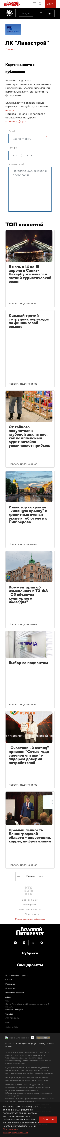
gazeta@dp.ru (11, 1027)
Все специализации (30, 909)
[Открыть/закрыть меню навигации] (34, 4)
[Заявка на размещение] (50, 13)
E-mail (11, 131)
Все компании (30, 899)
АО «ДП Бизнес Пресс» (16, 975)
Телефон (13, 147)
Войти (50, 3)
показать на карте (14, 1009)
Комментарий (16, 164)
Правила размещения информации (30, 919)
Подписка (10, 988)
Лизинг (10, 49)
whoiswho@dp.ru (16, 121)
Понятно (48, 1119)
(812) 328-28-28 (12, 1018)
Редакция (10, 984)
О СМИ (8, 979)
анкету (9, 110)
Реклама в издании (14, 992)
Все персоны (30, 904)
